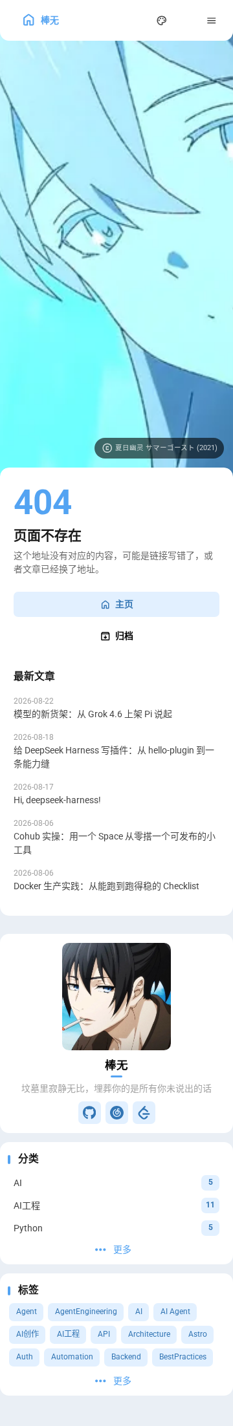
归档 (124, 636)
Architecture (149, 1334)
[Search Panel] (137, 20)
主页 (124, 604)
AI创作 (27, 1334)
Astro (197, 1334)
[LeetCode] (144, 1112)
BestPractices (182, 1356)
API (104, 1334)
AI (138, 1311)
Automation (72, 1356)
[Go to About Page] (116, 997)
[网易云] (116, 1112)
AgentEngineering (86, 1311)
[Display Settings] (162, 20)
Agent (26, 1311)
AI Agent (175, 1311)
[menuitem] (186, 20)
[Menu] (212, 20)
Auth (24, 1356)
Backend (126, 1356)
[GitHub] (89, 1112)
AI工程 (68, 1334)
